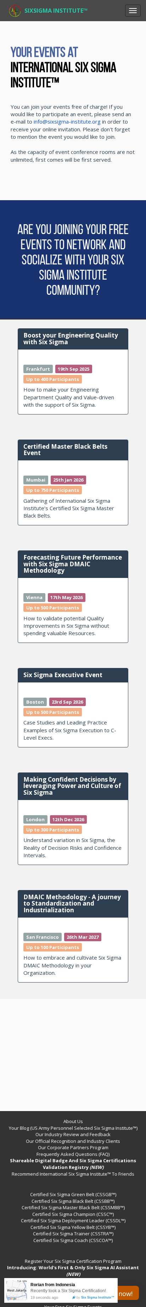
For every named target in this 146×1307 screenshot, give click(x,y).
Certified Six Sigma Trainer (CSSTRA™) (73, 1233)
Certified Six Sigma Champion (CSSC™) (73, 1214)
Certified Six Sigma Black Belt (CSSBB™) (73, 1201)
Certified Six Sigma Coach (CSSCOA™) (73, 1240)
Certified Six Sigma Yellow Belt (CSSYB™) (73, 1227)
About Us (73, 1121)
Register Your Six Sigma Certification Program (73, 1261)
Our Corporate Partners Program (73, 1147)
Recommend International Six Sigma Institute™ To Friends (73, 1174)
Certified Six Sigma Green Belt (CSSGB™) (73, 1194)
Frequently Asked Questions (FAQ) (73, 1154)
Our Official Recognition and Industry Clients (73, 1141)
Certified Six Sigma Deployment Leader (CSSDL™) (73, 1220)
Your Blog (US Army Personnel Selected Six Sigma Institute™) (73, 1128)
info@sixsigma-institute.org (67, 121)
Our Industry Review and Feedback (73, 1134)
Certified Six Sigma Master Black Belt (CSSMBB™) (73, 1207)
